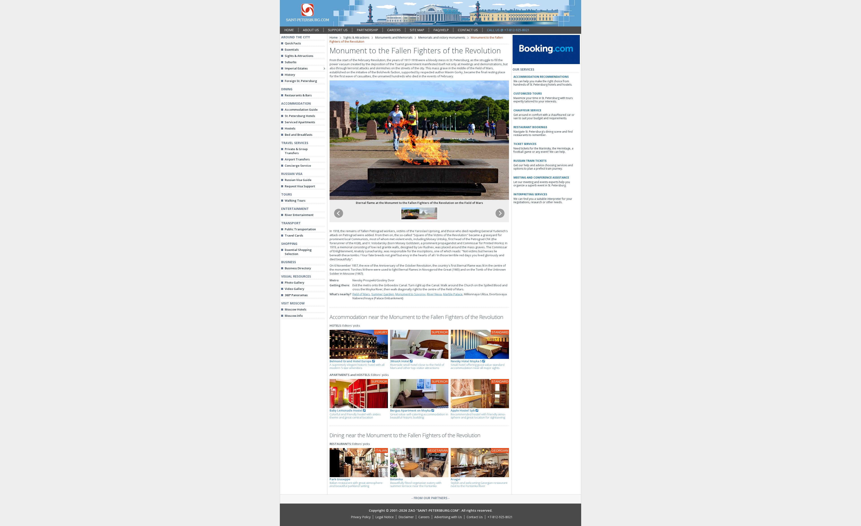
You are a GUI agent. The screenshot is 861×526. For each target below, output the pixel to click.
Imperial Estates (296, 68)
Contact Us (475, 517)
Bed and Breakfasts (298, 135)
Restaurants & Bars (298, 95)
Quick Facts (293, 43)
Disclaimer (406, 517)
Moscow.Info (294, 316)
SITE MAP (417, 30)
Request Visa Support (300, 186)
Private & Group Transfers (296, 151)
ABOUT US (311, 30)
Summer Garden (382, 294)
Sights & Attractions (299, 56)
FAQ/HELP (441, 30)
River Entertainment (299, 215)
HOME (289, 30)
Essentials (292, 49)
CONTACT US (468, 30)
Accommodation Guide (301, 110)
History (290, 75)
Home (334, 37)
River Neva (434, 294)
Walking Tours (295, 200)
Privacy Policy (361, 517)
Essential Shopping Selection (298, 252)
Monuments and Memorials (394, 37)
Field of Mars (361, 294)
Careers (424, 517)
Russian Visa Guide (298, 180)
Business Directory (298, 268)
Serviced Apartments (300, 122)
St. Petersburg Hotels (300, 116)
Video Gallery (294, 289)
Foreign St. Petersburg (301, 81)
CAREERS (394, 30)
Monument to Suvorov (410, 294)
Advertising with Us (448, 517)
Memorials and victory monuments (441, 37)
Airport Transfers (297, 159)
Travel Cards (294, 235)
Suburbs (290, 62)
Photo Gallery (294, 282)
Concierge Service (298, 166)
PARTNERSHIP (367, 30)
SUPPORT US (338, 30)
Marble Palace (453, 294)
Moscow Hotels (295, 309)
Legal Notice (384, 517)
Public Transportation (300, 229)
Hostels (290, 128)
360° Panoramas (296, 295)
